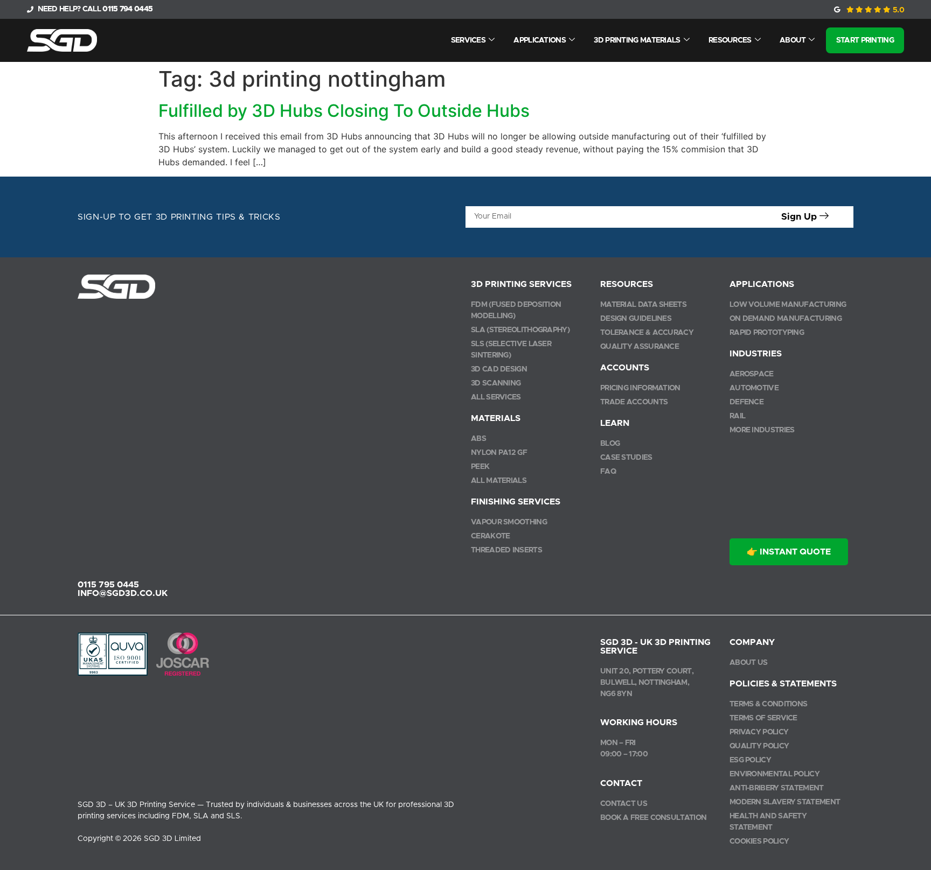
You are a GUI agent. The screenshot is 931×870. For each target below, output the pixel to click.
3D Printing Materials (637, 40)
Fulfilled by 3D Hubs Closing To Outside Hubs (344, 110)
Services (468, 40)
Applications (539, 40)
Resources (730, 40)
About (793, 40)
